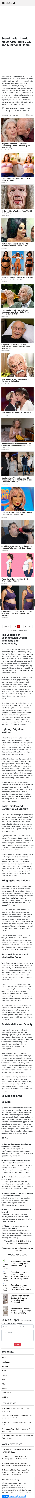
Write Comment (23, 1243)
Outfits (4, 1388)
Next (29, 626)
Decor (4, 1358)
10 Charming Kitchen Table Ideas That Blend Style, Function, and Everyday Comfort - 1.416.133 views (15, 1472)
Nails (3, 1379)
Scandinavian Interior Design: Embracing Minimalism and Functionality (20, 1299)
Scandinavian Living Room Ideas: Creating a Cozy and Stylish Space (21, 1287)
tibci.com (8, 3)
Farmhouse (6, 1362)
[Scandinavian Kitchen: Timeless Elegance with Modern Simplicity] (5, 1311)
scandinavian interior (14, 1248)
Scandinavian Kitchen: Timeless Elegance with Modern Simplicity (21, 1311)
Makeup (4, 1375)
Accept (5, 1496)
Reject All (22, 1496)
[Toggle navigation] (30, 3)
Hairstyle (5, 1366)
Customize (13, 1496)
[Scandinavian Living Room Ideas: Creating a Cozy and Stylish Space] (5, 1287)
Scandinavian (6, 1393)
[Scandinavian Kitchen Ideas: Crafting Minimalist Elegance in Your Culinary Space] (5, 1276)
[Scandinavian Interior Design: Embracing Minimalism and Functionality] (5, 1299)
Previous (6, 626)
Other (4, 1384)
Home (4, 1371)
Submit (17, 1345)
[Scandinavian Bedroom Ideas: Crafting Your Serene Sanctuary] (5, 1264)
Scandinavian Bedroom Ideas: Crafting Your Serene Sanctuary (20, 1263)
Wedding (5, 1397)
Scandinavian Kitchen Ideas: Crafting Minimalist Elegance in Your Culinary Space (20, 1275)
